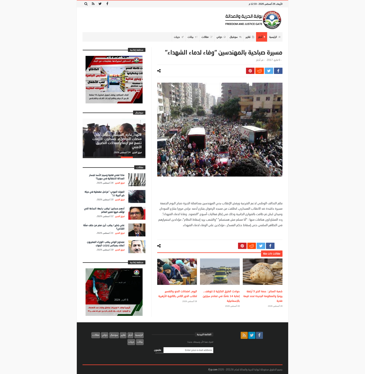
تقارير (123, 334)
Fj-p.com (212, 369)
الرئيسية (139, 334)
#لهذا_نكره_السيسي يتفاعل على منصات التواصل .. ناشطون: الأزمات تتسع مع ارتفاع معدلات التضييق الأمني (117, 140)
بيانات (140, 341)
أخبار (258, 60)
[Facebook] (107, 3)
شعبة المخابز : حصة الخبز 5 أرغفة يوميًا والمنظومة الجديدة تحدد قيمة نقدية (262, 296)
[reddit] (259, 71)
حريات (131, 341)
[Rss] (93, 3)
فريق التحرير (137, 152)
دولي (104, 334)
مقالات (95, 334)
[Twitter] (100, 3)
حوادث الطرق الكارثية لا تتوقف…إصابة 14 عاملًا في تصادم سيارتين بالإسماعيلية (221, 296)
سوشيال (114, 334)
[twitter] (269, 71)
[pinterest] (250, 71)
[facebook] (278, 71)
